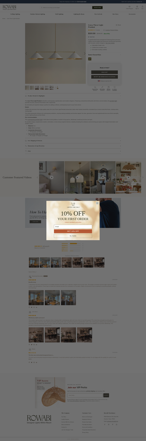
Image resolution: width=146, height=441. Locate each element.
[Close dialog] (97, 203)
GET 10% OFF (73, 231)
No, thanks (73, 236)
